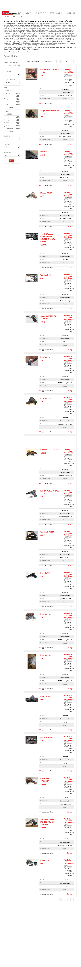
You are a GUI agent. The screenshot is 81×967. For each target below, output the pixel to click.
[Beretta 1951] (32, 575)
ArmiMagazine (40, 13)
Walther (53, 47)
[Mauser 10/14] (32, 195)
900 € (42, 700)
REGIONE (7, 144)
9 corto (66, 41)
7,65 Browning (9, 128)
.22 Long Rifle (17, 43)
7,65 (71, 41)
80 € (42, 196)
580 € (42, 864)
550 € (42, 535)
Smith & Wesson (21, 49)
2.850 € (43, 784)
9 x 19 (7, 120)
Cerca (11, 161)
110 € (42, 497)
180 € (42, 402)
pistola (22, 32)
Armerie (18, 13)
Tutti (6, 138)
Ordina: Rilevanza (32, 62)
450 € (42, 278)
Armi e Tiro (71, 13)
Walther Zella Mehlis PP (50, 450)
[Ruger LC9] (32, 862)
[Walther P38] (32, 278)
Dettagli (70, 103)
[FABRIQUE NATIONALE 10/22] (32, 74)
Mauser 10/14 (46, 193)
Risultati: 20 (48, 62)
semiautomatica (27, 25)
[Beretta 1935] (32, 401)
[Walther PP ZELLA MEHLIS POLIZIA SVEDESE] (32, 823)
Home (6, 52)
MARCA (6, 87)
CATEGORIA (8, 71)
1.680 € (43, 245)
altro (11, 107)
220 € (42, 617)
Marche (28, 13)
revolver (73, 43)
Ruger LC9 (44, 860)
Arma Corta (13, 52)
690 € (42, 322)
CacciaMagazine (56, 13)
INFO (6, 16)
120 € (42, 360)
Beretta (39, 47)
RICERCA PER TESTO (11, 63)
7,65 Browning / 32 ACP (65, 95)
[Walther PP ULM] (32, 535)
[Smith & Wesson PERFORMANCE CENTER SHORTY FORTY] (32, 236)
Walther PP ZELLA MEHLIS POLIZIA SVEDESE (48, 822)
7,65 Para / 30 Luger (65, 301)
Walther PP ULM (47, 532)
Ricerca (8, 13)
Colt (57, 47)
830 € (42, 741)
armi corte (31, 23)
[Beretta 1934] (32, 361)
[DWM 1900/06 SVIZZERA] (32, 781)
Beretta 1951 (45, 573)
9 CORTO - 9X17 (65, 177)
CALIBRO (6, 111)
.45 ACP (59, 41)
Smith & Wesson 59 (48, 737)
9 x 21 (7, 117)
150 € (42, 658)
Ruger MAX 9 (45, 696)
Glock (6, 49)
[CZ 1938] (32, 155)
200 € (42, 155)
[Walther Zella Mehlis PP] (32, 453)
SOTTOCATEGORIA (10, 80)
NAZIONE (7, 136)
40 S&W (65, 260)
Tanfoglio (11, 49)
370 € (42, 576)
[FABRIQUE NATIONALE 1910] (32, 494)
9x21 (53, 41)
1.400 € (43, 453)
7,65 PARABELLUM (65, 599)
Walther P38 (45, 275)
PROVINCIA (7, 153)
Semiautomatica (8, 82)
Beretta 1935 (45, 398)
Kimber (62, 47)
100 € (42, 117)
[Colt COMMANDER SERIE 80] (32, 318)
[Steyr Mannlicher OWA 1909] (32, 114)
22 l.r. (7, 126)
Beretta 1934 (45, 357)
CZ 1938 (43, 152)
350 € (42, 75)
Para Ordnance (33, 49)
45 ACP (7, 123)
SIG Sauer (46, 47)
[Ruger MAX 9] (32, 698)
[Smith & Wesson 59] (32, 740)
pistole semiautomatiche (14, 23)
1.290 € (43, 828)
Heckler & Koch (70, 47)
